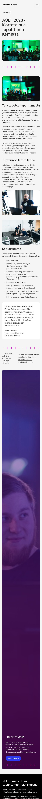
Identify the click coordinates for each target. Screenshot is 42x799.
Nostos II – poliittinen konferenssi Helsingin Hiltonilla (7, 358)
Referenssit (6, 12)
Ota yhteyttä (13, 758)
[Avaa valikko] (37, 5)
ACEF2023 (20, 115)
